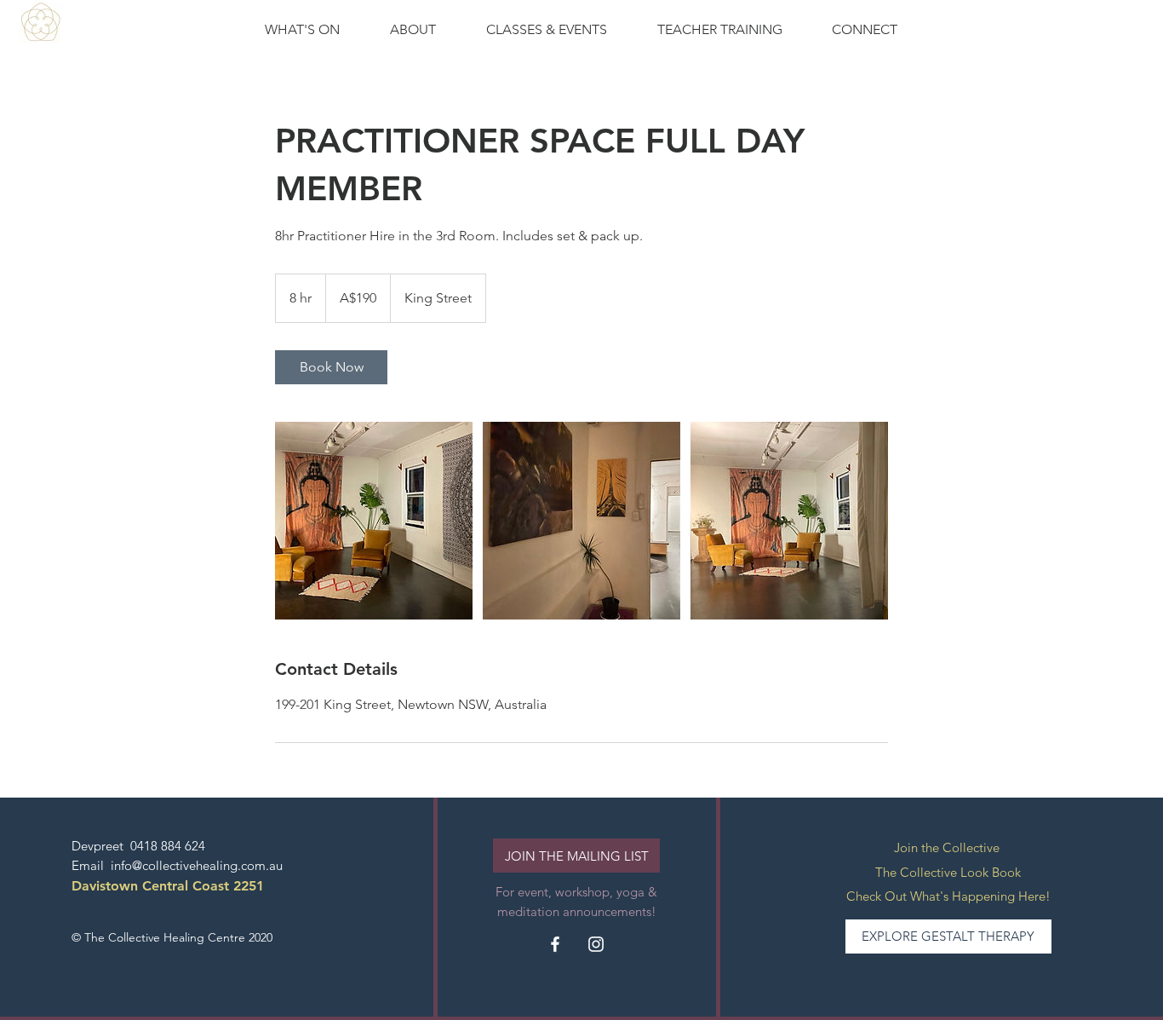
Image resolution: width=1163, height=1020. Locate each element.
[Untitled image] (374, 520)
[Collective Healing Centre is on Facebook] (555, 944)
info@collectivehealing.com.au (197, 865)
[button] (547, 30)
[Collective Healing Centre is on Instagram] (596, 944)
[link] (331, 367)
